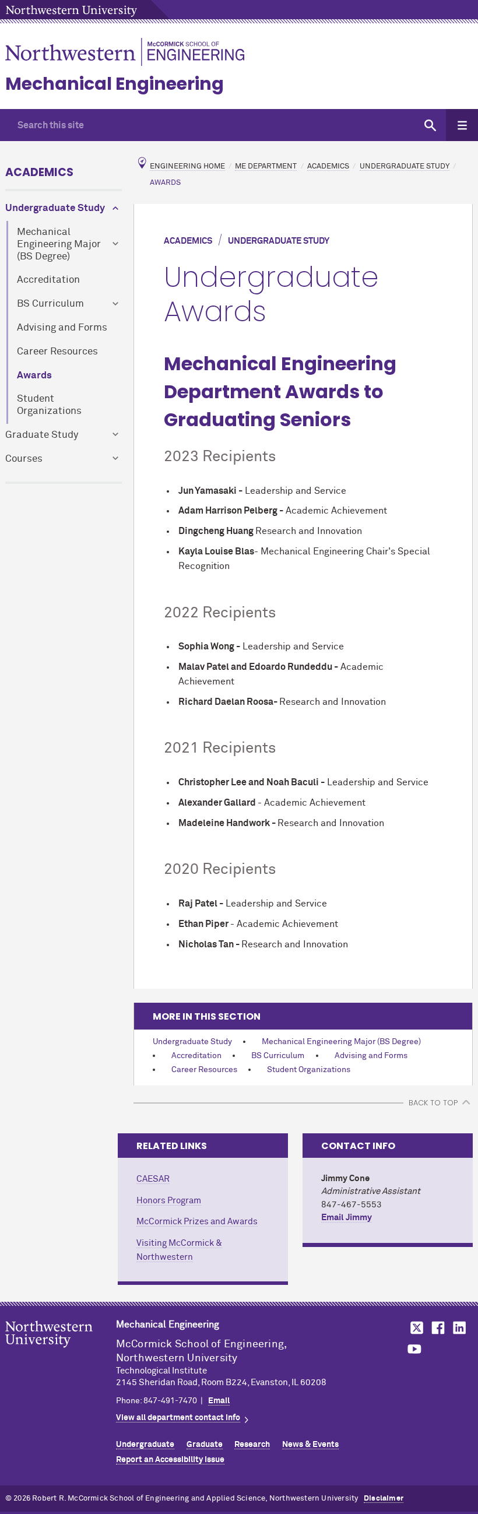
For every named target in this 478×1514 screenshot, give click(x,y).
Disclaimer (383, 1498)
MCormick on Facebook (436, 1327)
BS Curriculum (50, 304)
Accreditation (48, 280)
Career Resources (57, 352)
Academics (39, 172)
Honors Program (168, 1200)
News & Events (310, 1445)
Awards (34, 376)
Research (252, 1445)
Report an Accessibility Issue (170, 1460)
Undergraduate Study (55, 208)
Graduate (205, 1445)
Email (219, 1401)
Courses (24, 459)
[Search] (430, 125)
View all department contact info (178, 1418)
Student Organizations (49, 405)
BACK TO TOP (433, 1103)
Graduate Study (41, 435)
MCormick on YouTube (414, 1349)
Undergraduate (145, 1445)
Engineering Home (187, 166)
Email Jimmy (346, 1217)
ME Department (266, 166)
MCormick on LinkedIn (459, 1327)
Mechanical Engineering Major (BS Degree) (59, 244)
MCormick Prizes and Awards (197, 1221)
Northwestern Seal (60, 1352)
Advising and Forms (62, 328)
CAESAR (153, 1179)
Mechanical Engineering (114, 83)
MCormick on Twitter (414, 1327)
